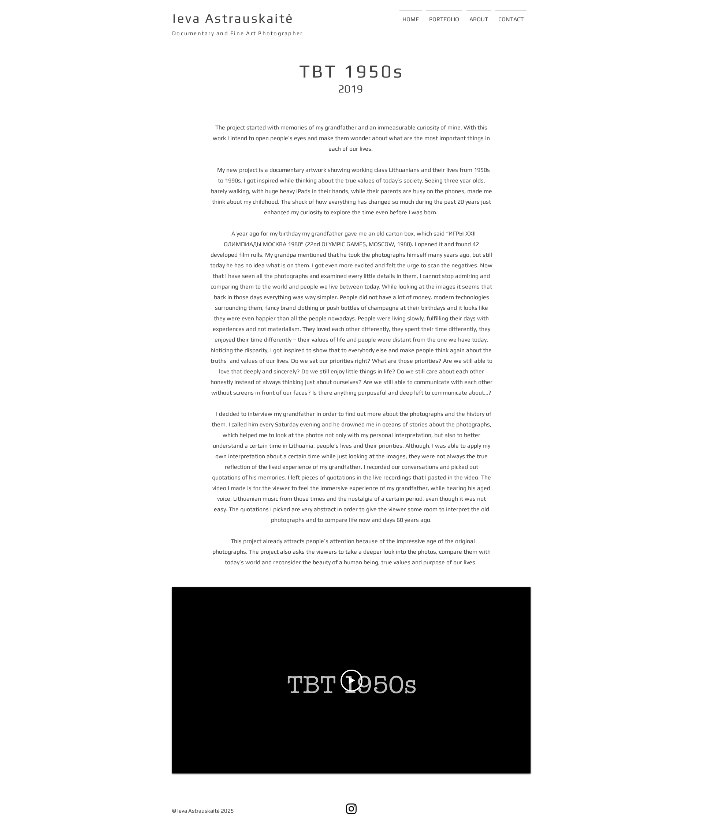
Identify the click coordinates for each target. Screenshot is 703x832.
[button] (444, 16)
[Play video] (351, 681)
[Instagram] (351, 809)
